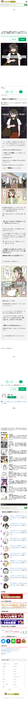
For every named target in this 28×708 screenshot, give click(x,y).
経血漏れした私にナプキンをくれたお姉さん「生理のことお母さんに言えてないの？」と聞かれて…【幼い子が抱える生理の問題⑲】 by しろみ (18, 467)
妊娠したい (16, 666)
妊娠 (3, 668)
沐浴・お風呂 (16, 676)
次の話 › (22, 39)
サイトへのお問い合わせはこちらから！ (11, 648)
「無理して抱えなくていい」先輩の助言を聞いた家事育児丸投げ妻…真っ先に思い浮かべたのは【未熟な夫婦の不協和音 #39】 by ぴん (18, 452)
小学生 (15, 681)
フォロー (4, 385)
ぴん (26, 540)
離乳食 (4, 679)
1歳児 (4, 674)
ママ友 (14, 401)
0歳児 (15, 671)
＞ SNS (21, 397)
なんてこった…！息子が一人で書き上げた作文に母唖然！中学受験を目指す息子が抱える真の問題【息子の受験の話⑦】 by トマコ (18, 482)
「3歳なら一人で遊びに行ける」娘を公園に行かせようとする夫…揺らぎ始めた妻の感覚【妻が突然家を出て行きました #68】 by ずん (18, 460)
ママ (11, 401)
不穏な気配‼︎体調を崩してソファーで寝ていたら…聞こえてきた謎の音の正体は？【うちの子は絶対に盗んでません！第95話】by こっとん (17, 497)
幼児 (15, 679)
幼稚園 (18, 401)
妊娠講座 (4, 666)
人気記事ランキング (6, 663)
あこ (4, 88)
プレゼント (16, 686)
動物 (3, 686)
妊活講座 (15, 663)
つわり (15, 668)
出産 (3, 671)
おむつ (4, 676)
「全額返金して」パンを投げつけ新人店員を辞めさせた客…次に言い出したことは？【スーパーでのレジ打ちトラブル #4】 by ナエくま (18, 437)
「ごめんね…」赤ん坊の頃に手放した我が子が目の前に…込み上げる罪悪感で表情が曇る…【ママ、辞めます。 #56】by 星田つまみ (18, 445)
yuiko (11, 557)
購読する (4, 504)
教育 (3, 681)
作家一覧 (14, 39)
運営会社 (3, 653)
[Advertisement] (14, 18)
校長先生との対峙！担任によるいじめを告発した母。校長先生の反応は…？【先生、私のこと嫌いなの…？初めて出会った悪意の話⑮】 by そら (18, 475)
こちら (7, 430)
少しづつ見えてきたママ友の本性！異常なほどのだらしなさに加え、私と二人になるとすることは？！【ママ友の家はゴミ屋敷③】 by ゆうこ (18, 490)
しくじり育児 (6, 401)
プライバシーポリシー (6, 652)
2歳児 (15, 674)
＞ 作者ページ (12, 397)
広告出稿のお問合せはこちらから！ (9, 650)
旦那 (15, 684)
